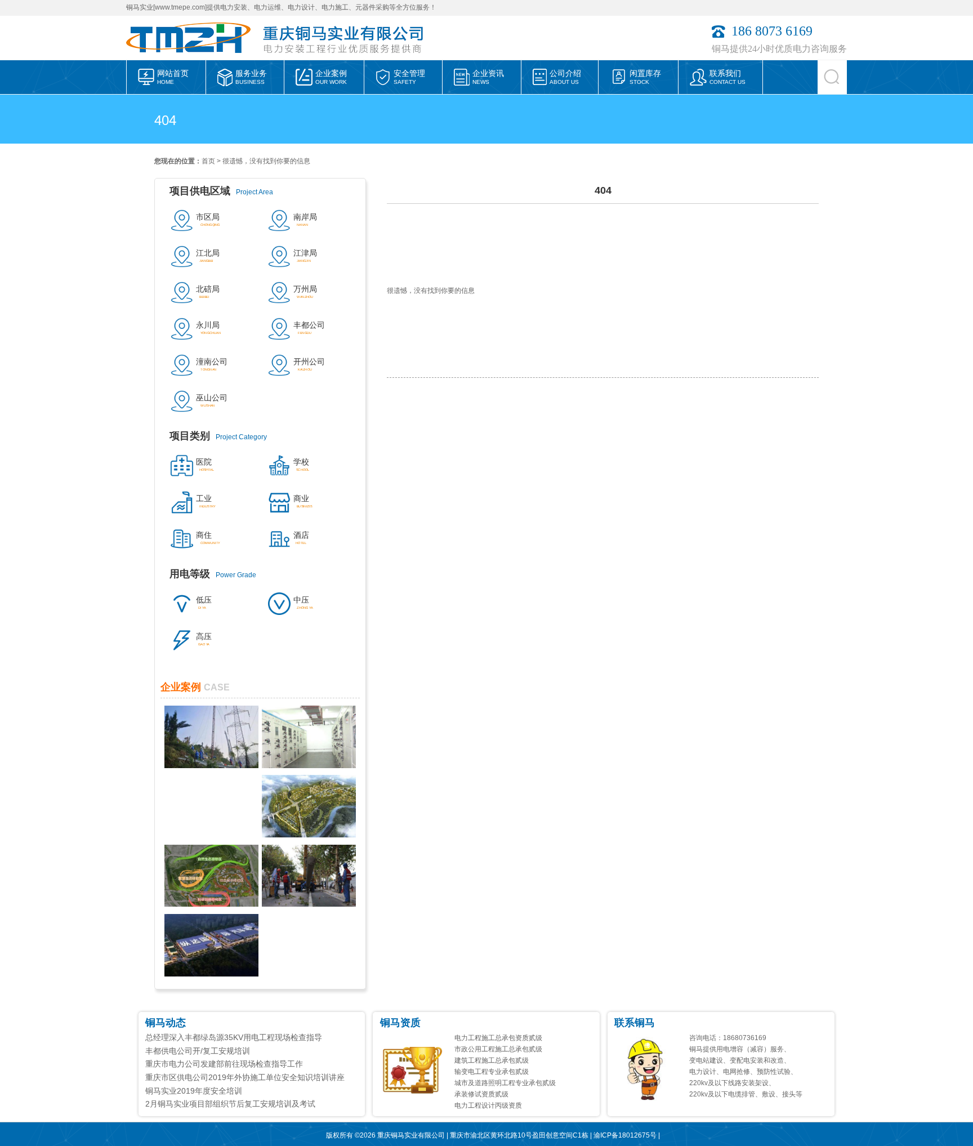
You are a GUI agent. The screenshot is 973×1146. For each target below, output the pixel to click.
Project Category (218, 436)
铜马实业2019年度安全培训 (193, 1090)
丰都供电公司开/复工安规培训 (197, 1050)
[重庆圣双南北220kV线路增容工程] (211, 765)
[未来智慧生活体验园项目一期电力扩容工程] (211, 903)
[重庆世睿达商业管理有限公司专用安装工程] (309, 765)
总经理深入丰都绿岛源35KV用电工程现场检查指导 (233, 1037)
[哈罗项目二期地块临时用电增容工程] (309, 834)
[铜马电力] (193, 56)
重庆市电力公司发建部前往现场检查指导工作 (224, 1063)
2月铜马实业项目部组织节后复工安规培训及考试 (230, 1103)
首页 (208, 161)
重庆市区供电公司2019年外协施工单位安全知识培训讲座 (245, 1077)
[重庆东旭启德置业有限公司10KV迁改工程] (309, 903)
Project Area (221, 191)
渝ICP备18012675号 (625, 1135)
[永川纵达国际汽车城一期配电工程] (211, 973)
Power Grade (212, 573)
